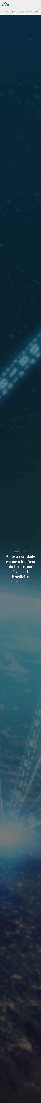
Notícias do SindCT (20, 552)
